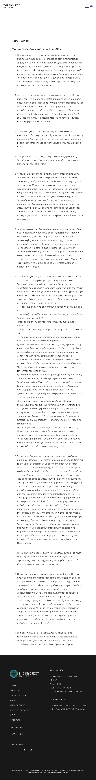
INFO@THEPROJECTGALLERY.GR (66, 691)
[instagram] (31, 749)
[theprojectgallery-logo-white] (24, 670)
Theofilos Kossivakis (62, 773)
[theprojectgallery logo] (12, 5)
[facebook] (24, 749)
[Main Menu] (87, 6)
